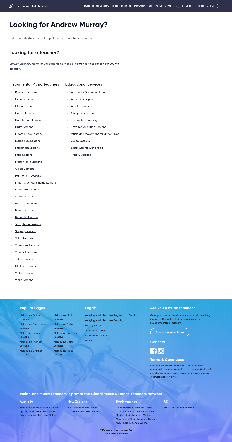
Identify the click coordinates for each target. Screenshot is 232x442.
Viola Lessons (24, 273)
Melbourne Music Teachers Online (39, 408)
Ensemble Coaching (84, 120)
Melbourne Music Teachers (33, 6)
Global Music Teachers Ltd (116, 434)
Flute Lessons (23, 154)
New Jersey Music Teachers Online (136, 419)
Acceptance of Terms (97, 336)
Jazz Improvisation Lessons (88, 127)
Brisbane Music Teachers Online (38, 415)
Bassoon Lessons (26, 92)
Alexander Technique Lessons (90, 92)
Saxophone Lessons (28, 224)
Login (188, 6)
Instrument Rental (143, 6)
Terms (88, 341)
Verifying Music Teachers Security (104, 320)
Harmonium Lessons (28, 175)
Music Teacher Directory (96, 6)
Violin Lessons (24, 280)
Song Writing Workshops (87, 148)
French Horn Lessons (28, 161)
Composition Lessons (84, 113)
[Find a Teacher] (177, 6)
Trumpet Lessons (26, 252)
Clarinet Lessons (25, 106)
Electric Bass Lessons (28, 134)
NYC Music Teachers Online (132, 423)
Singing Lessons (25, 231)
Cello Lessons (24, 99)
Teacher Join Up (206, 6)
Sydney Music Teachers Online (37, 411)
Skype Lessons (80, 141)
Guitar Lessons (24, 168)
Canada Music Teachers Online (134, 408)
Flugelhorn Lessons (27, 148)
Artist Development (84, 99)
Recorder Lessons (26, 217)
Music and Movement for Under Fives (95, 134)
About (159, 6)
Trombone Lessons (27, 245)
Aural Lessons (80, 106)
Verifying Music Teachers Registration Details (111, 315)
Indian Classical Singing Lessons (35, 182)
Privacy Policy (93, 325)
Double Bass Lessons (28, 120)
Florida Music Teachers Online (133, 415)
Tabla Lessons (24, 238)
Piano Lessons (24, 210)
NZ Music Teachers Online (82, 408)
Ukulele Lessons (25, 266)
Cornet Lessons (25, 113)
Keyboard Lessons (27, 189)
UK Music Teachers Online (179, 408)
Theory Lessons (81, 154)
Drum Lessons (24, 127)
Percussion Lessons (27, 203)
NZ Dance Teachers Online (83, 411)
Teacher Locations (121, 6)
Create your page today (170, 332)
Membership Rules (95, 330)
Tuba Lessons (24, 259)
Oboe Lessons (24, 196)
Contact (169, 6)
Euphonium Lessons (27, 141)
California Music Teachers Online (135, 411)
